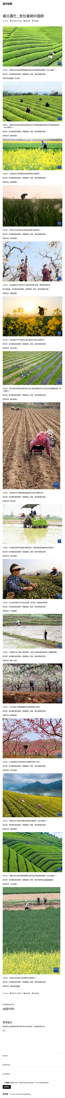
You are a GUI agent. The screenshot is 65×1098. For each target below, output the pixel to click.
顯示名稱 (5, 1056)
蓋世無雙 (7, 4)
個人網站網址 (6, 1074)
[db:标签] (36, 21)
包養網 (11, 78)
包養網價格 (47, 880)
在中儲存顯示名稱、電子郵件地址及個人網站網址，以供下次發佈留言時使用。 (27, 1083)
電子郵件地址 (7, 1065)
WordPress (27, 1094)
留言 (4, 1030)
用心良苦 (27, 21)
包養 (8, 289)
